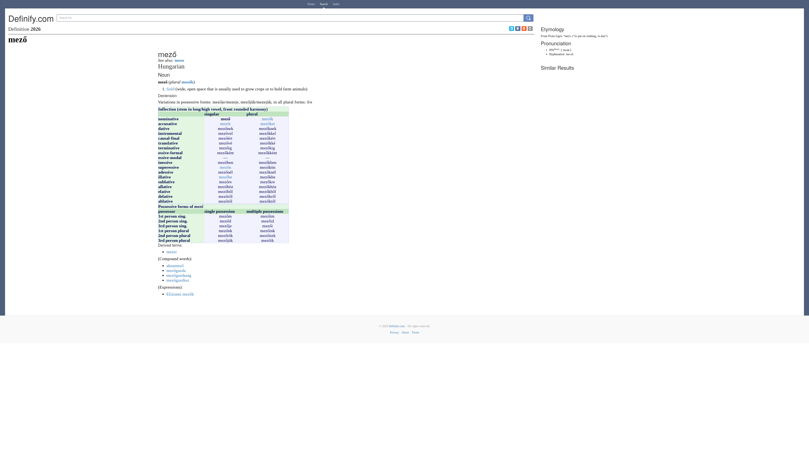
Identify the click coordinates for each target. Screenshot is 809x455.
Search (324, 4)
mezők (187, 82)
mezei (171, 251)
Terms (415, 332)
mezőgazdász (177, 280)
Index (336, 4)
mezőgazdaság (178, 275)
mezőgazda (176, 270)
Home (311, 4)
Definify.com (397, 326)
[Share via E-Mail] (530, 28)
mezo (179, 60)
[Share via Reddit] (524, 28)
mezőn (225, 167)
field (170, 89)
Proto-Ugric (555, 36)
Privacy (394, 332)
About (405, 332)
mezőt (225, 123)
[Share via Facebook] (517, 28)
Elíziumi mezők (180, 294)
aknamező (175, 265)
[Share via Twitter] (511, 28)
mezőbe (225, 177)
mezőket (267, 123)
